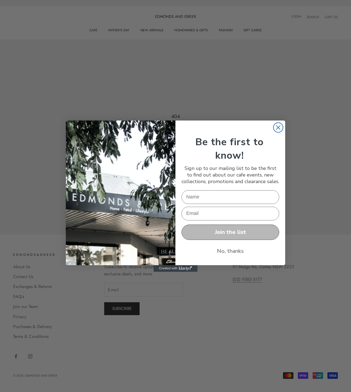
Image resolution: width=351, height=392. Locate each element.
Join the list (230, 232)
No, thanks (230, 251)
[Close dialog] (278, 127)
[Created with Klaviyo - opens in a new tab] (175, 268)
